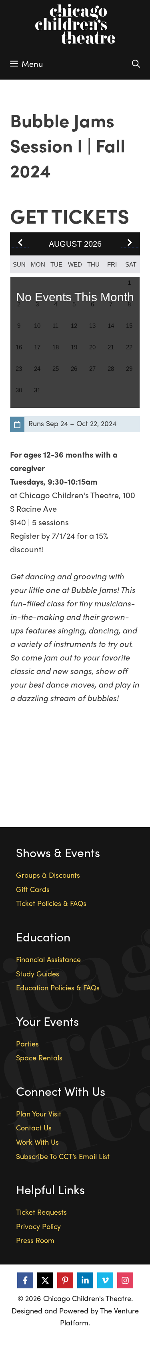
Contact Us (34, 1127)
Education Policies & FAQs (58, 987)
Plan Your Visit (38, 1113)
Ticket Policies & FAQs (51, 903)
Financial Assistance (48, 959)
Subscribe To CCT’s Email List (63, 1156)
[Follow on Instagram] (125, 1280)
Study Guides (37, 973)
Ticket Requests (41, 1212)
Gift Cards (33, 889)
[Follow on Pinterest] (65, 1280)
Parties (27, 1043)
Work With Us (37, 1142)
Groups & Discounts (48, 875)
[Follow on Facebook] (25, 1280)
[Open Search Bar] (136, 64)
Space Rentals (39, 1057)
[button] (129, 243)
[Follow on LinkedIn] (85, 1280)
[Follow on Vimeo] (105, 1280)
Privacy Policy (38, 1226)
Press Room (35, 1240)
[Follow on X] (45, 1280)
